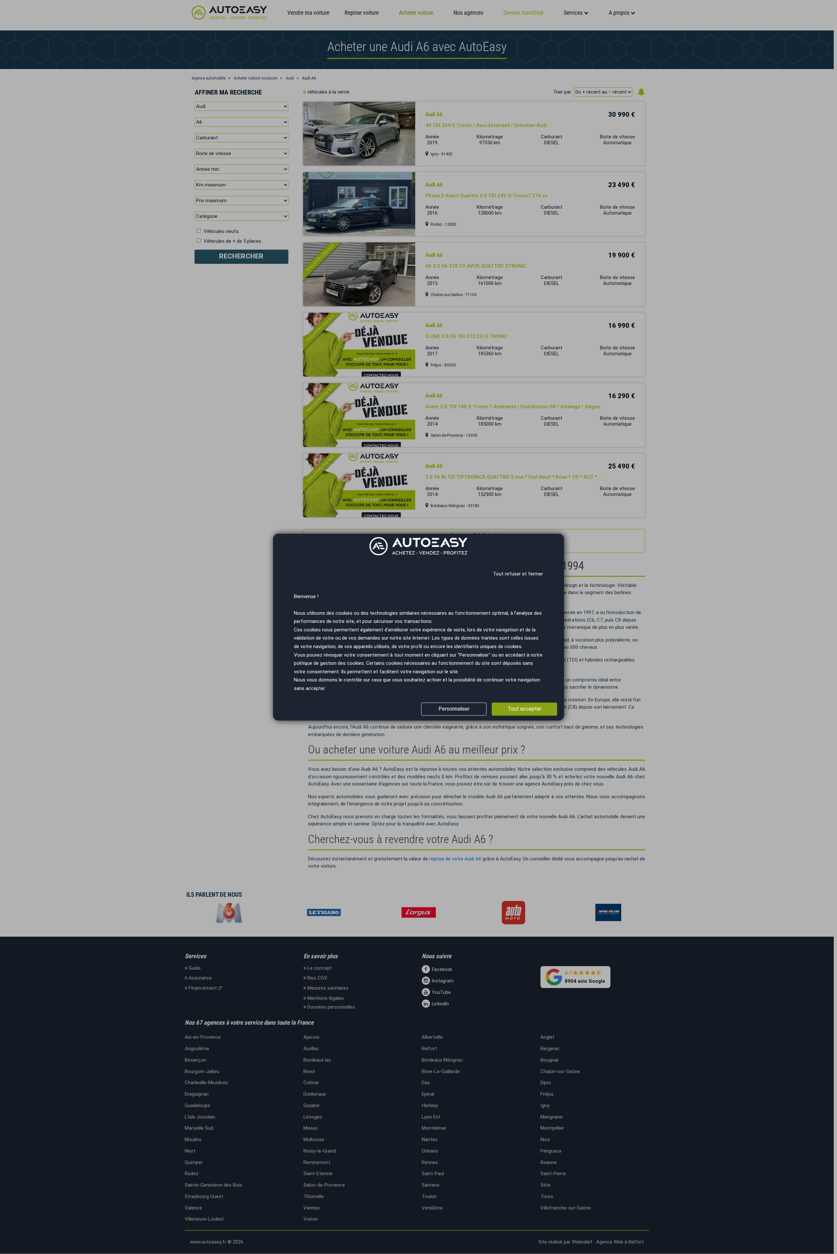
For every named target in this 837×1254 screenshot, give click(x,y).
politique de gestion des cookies (329, 663)
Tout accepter (524, 709)
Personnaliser (454, 709)
